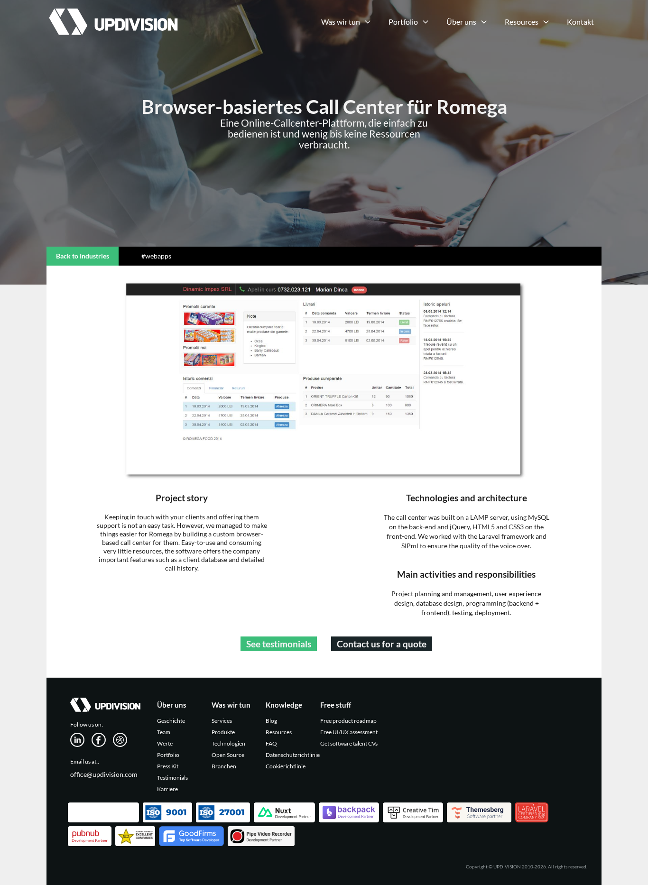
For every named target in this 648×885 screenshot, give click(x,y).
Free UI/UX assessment (349, 732)
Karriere (167, 789)
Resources (279, 732)
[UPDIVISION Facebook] (102, 739)
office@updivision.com (104, 774)
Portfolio (168, 754)
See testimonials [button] (278, 643)
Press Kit (167, 766)
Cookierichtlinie (285, 766)
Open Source (228, 754)
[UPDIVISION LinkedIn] (81, 739)
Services (222, 720)
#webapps (156, 256)
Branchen (224, 766)
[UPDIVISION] (112, 12)
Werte (165, 743)
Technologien (228, 743)
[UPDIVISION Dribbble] (123, 739)
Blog (271, 720)
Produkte (223, 732)
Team (163, 732)
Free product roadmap (348, 720)
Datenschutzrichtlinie (293, 754)
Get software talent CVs (349, 743)
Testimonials (172, 777)
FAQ (271, 743)
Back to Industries (82, 256)
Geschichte (171, 720)
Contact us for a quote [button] (381, 643)
